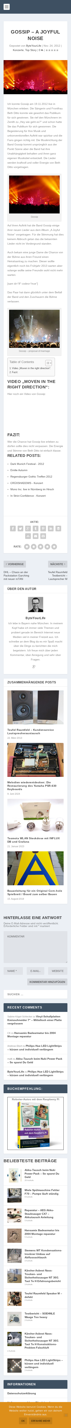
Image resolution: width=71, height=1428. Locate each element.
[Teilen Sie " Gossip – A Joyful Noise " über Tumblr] (35, 528)
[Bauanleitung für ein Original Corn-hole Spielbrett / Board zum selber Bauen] (35, 868)
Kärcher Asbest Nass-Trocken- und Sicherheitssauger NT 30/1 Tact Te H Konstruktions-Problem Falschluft (42, 1340)
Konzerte (18, 50)
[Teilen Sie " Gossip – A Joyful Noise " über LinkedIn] (51, 528)
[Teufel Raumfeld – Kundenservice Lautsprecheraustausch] (35, 707)
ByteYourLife (33, 45)
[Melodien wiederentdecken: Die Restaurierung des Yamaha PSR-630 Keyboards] (35, 760)
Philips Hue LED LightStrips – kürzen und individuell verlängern (44, 1364)
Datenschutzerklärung (21, 1393)
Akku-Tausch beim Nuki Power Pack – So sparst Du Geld (42, 1173)
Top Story (31, 50)
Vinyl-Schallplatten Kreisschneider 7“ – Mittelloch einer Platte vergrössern (34, 1020)
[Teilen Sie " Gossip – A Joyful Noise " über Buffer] (58, 528)
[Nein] (66, 1415)
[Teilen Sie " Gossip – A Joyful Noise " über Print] (43, 536)
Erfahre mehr (40, 1420)
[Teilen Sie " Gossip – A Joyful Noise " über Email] (35, 536)
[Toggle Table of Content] (46, 363)
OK (23, 1420)
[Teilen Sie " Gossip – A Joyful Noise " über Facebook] (13, 528)
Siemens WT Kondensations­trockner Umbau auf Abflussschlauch (43, 1254)
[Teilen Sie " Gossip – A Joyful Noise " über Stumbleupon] (28, 536)
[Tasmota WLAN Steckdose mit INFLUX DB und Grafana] (35, 816)
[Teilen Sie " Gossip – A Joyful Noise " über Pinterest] (43, 528)
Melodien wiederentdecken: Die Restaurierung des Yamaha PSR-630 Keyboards (32, 786)
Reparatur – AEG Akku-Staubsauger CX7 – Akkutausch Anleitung (39, 1214)
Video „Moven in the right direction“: (31, 368)
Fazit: (15, 372)
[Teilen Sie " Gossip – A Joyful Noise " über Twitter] (20, 528)
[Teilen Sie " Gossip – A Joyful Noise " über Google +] (28, 528)
